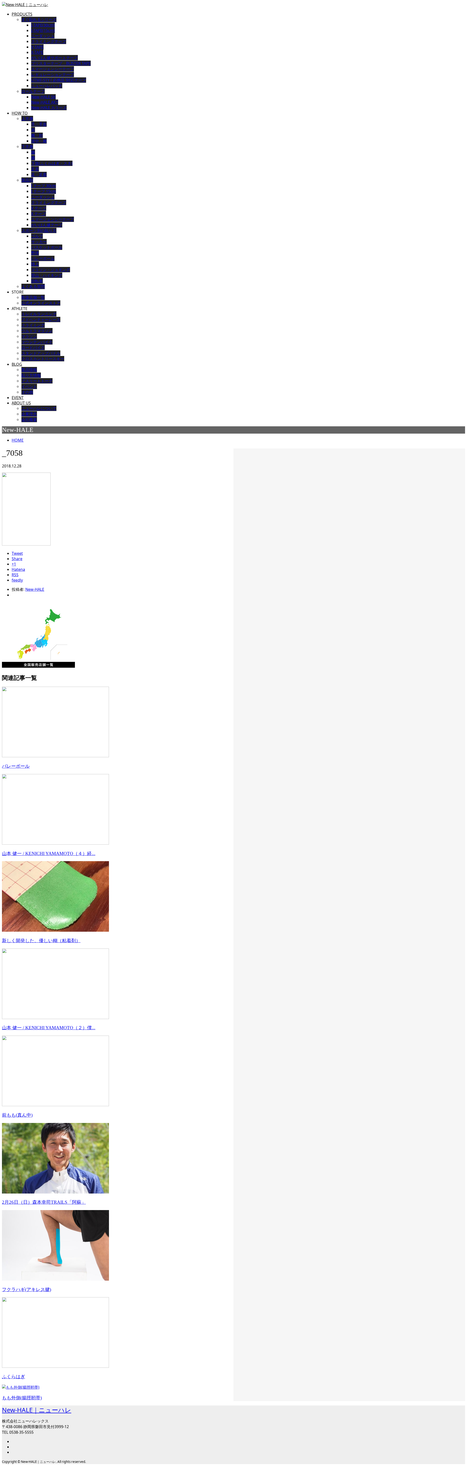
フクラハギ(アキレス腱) (26, 1289)
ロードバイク (33, 347)
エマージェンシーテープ (52, 69)
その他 (27, 392)
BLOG (17, 364)
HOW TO (20, 113)
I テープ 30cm (43, 185)
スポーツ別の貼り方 (38, 230)
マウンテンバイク (37, 342)
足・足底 (39, 174)
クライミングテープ (48, 41)
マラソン (29, 336)
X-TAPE (37, 52)
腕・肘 (37, 135)
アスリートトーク (37, 380)
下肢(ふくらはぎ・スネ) (51, 163)
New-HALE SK (43, 97)
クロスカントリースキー (42, 358)
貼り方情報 (31, 375)
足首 (35, 169)
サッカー (39, 241)
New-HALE (34, 589)
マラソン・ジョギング (50, 269)
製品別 (27, 180)
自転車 (37, 280)
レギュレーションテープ (52, 74)
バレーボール (42, 258)
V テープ (38, 208)
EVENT (18, 397)
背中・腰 (39, 141)
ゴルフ (37, 236)
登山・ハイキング (46, 275)
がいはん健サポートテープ (54, 57)
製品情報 (29, 369)
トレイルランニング (38, 314)
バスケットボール (46, 247)
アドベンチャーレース (40, 319)
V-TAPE (37, 47)
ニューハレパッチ (46, 85)
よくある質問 (33, 286)
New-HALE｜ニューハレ (36, 1409)
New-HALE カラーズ (49, 107)
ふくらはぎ (13, 1376)
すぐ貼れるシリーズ (38, 19)
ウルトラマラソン (37, 330)
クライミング (33, 325)
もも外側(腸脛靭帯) (22, 1397)
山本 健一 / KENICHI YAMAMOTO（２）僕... (48, 1027)
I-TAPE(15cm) (43, 30)
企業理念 (29, 414)
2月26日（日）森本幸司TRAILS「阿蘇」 (44, 1202)
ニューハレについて (38, 408)
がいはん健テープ (46, 225)
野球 (35, 252)
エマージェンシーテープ (52, 219)
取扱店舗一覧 (33, 297)
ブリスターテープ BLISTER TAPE (61, 63)
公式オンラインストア (40, 303)
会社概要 (29, 419)
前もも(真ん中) (17, 1115)
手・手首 (39, 124)
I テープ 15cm (43, 191)
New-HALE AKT (44, 102)
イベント (29, 386)
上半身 (27, 118)
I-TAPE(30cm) (43, 25)
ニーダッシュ (42, 35)
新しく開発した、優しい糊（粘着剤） (41, 940)
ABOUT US (21, 403)
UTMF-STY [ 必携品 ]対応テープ (58, 80)
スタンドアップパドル (40, 353)
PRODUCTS (22, 14)
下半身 (27, 146)
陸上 (35, 264)
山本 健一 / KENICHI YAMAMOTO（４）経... (48, 853)
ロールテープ (33, 91)
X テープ (38, 213)
